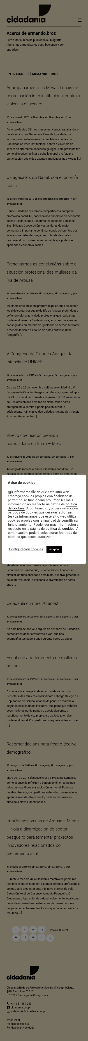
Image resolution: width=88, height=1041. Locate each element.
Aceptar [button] (54, 549)
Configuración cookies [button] (26, 549)
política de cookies (60, 529)
